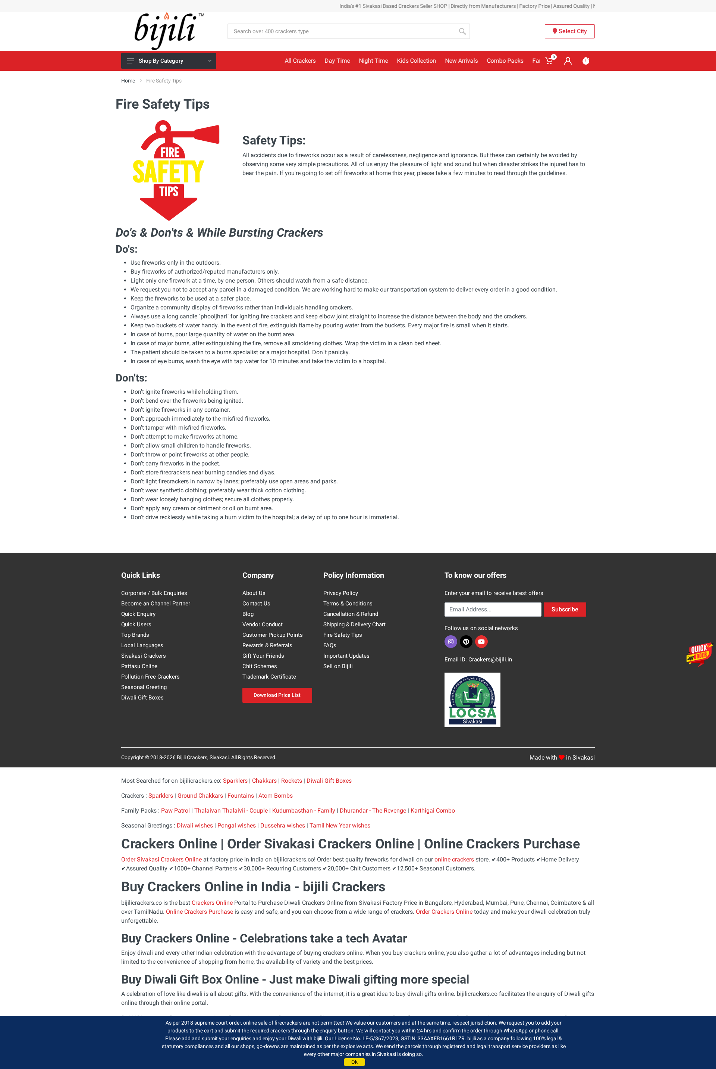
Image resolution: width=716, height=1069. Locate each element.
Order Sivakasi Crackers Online (161, 859)
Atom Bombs (275, 795)
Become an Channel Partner (155, 603)
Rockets (291, 780)
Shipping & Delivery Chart (354, 624)
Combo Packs (485, 60)
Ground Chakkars (200, 795)
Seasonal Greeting (144, 687)
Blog (248, 614)
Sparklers (235, 780)
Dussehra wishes (282, 825)
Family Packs (529, 60)
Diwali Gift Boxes (142, 697)
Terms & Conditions (348, 603)
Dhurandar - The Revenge (374, 810)
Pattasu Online (139, 666)
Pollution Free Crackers (150, 676)
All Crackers (279, 60)
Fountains (240, 795)
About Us (254, 593)
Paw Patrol (175, 810)
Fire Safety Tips (342, 635)
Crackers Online (212, 902)
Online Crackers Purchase (199, 911)
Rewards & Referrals (267, 645)
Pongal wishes (236, 825)
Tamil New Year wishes (340, 825)
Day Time (317, 60)
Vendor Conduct (262, 624)
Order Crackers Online (444, 911)
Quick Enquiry (138, 614)
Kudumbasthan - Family (304, 810)
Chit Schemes (259, 666)
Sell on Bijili (338, 666)
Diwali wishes (195, 825)
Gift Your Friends (263, 655)
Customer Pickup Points (272, 635)
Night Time (353, 60)
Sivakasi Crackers (143, 655)
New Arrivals (441, 60)
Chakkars (264, 780)
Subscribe (565, 609)
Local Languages (142, 645)
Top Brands (135, 635)
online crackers (454, 859)
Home (128, 81)
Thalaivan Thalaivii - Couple (231, 810)
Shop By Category (161, 60)
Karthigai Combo (433, 810)
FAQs (329, 645)
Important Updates (346, 655)
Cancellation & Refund (350, 614)
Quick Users (136, 624)
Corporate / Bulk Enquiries (154, 593)
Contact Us (256, 603)
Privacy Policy (340, 593)
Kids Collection (396, 60)
